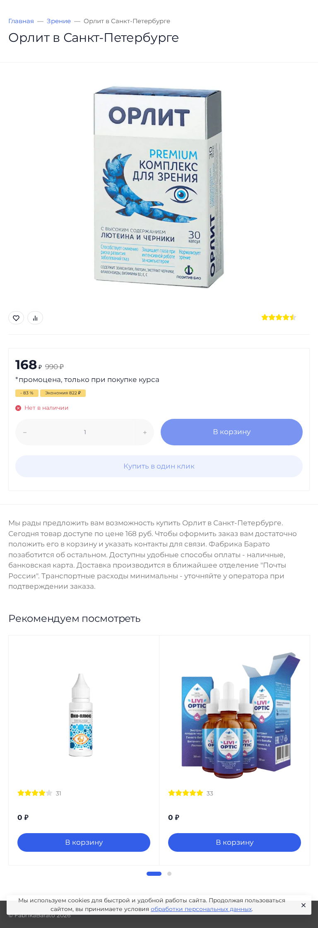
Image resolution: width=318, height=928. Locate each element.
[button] (154, 874)
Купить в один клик (159, 466)
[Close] (302, 905)
